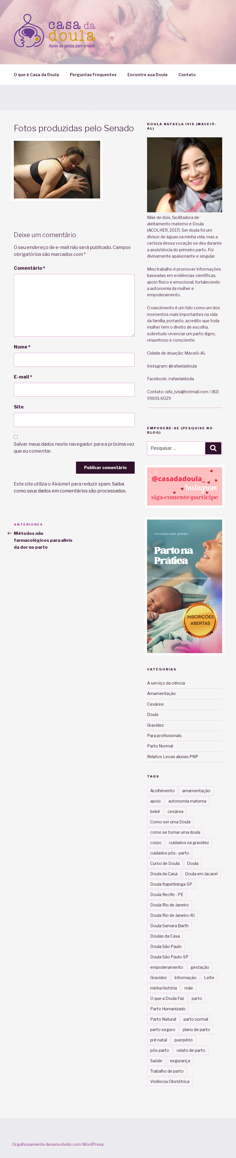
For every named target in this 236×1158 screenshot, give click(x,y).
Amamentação (161, 693)
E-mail (23, 377)
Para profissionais (164, 735)
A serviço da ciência (166, 683)
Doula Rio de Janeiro (169, 904)
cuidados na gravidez (189, 842)
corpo (155, 842)
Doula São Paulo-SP (169, 956)
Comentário (29, 268)
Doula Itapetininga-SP (171, 884)
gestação (200, 967)
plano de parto (196, 1029)
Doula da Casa (164, 873)
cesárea (175, 811)
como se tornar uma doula (175, 832)
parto (197, 998)
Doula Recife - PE (166, 894)
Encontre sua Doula (147, 74)
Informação (185, 977)
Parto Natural (163, 1019)
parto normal (196, 1019)
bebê (155, 811)
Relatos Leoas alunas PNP (172, 756)
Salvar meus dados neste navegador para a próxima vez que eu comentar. (74, 447)
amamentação (196, 790)
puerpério (183, 1039)
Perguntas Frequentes (93, 74)
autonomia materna (187, 801)
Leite (209, 977)
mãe (188, 987)
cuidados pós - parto (169, 852)
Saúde (156, 1060)
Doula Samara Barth (169, 925)
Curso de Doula (165, 863)
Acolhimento (162, 790)
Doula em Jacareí (201, 873)
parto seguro (162, 1029)
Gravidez (155, 725)
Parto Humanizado (168, 1008)
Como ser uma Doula (170, 821)
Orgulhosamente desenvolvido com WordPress (58, 1144)
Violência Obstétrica (169, 1081)
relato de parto (191, 1050)
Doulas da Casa (165, 936)
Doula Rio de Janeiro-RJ (172, 915)
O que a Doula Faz (167, 998)
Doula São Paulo (166, 946)
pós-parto (159, 1050)
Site (19, 407)
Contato (187, 74)
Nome (22, 347)
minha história (163, 987)
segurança (180, 1060)
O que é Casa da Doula (36, 74)
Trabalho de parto (167, 1071)
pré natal (158, 1039)
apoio (155, 801)
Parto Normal (160, 745)
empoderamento (166, 967)
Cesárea (155, 704)
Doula (152, 714)
